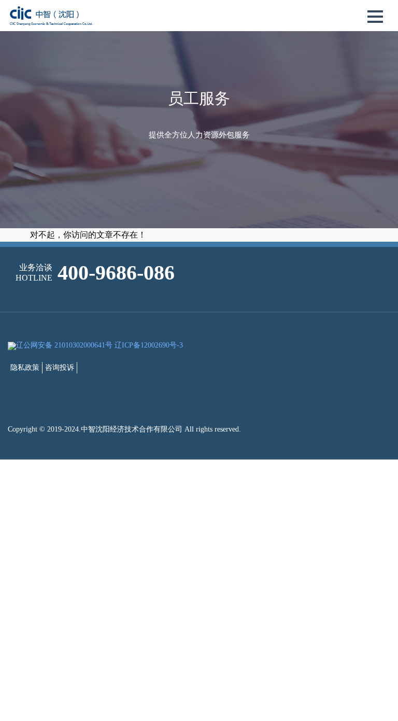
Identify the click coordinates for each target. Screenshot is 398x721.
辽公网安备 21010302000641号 (64, 345)
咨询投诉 (59, 367)
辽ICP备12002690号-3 (149, 345)
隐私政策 (24, 367)
